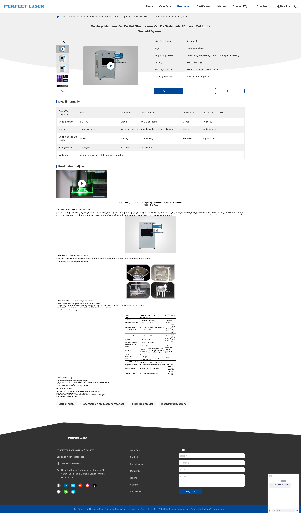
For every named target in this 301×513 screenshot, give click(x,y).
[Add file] (270, 510)
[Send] (297, 510)
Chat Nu (262, 6)
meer (83, 16)
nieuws (222, 6)
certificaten (204, 6)
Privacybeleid (136, 491)
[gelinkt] (66, 485)
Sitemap (134, 485)
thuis (149, 6)
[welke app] (58, 491)
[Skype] (73, 491)
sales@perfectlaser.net (72, 457)
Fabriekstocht (136, 464)
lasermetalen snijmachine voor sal (103, 403)
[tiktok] (80, 485)
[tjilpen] (73, 485)
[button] (63, 92)
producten (184, 6)
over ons (165, 6)
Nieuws (133, 478)
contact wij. (240, 6)
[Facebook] (58, 485)
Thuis (63, 16)
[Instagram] (87, 485)
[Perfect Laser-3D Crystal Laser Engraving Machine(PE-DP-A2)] (81, 184)
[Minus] (297, 476)
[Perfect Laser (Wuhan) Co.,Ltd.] (24, 6)
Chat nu (231, 91)
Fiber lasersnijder (142, 403)
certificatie (135, 471)
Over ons (135, 450)
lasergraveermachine (174, 403)
